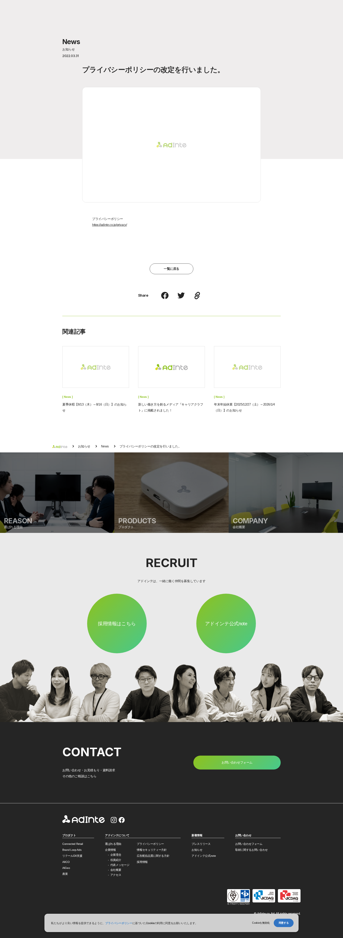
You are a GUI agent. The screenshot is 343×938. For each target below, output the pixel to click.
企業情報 (110, 849)
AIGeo (66, 867)
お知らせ (197, 849)
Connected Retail (72, 843)
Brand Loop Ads (71, 849)
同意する (284, 922)
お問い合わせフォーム (248, 843)
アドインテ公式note (226, 623)
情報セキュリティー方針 (152, 849)
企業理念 (115, 854)
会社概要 (115, 869)
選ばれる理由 (113, 843)
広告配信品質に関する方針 (153, 855)
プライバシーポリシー (150, 843)
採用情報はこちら (117, 623)
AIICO (65, 862)
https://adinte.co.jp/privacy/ (109, 225)
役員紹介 (115, 860)
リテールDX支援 (72, 855)
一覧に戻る (171, 268)
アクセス (115, 874)
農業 (65, 873)
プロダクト (69, 835)
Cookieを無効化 (261, 922)
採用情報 (142, 862)
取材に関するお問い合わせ (251, 849)
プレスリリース (201, 843)
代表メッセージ (119, 864)
